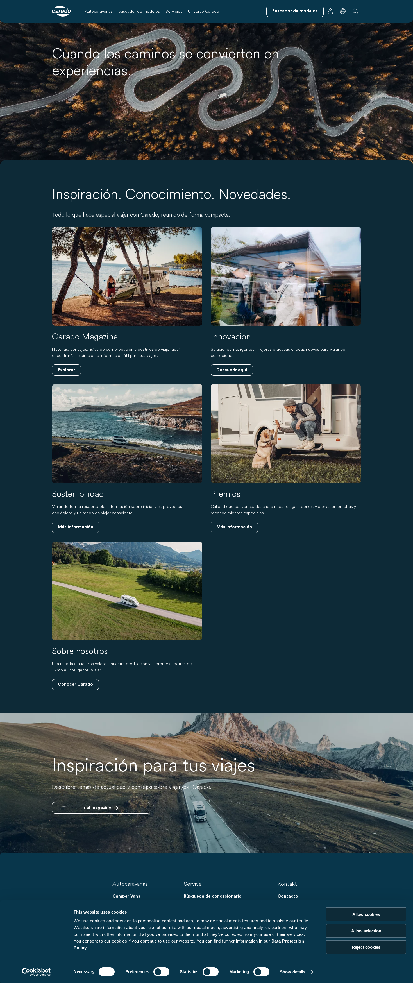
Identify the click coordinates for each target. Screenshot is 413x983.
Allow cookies (366, 914)
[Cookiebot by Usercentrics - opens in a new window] (36, 972)
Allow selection (366, 930)
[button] (342, 11)
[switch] (161, 971)
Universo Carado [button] (203, 11)
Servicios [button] (173, 11)
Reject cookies (366, 947)
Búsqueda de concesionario (213, 896)
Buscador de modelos (139, 11)
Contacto (288, 896)
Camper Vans (126, 896)
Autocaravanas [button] (99, 11)
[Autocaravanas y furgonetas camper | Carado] (61, 11)
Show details (292, 972)
